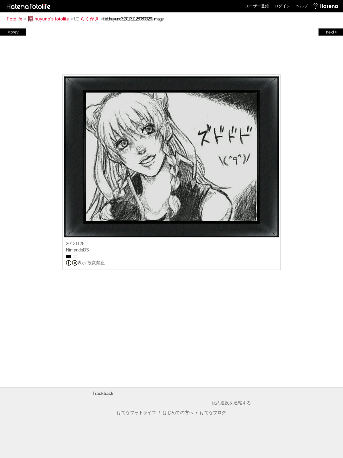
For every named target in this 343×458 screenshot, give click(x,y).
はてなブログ (213, 412)
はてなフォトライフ (136, 412)
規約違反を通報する (231, 402)
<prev (13, 32)
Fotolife (14, 18)
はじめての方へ (178, 412)
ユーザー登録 (257, 6)
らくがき (89, 18)
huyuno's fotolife (52, 18)
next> (331, 32)
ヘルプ (302, 6)
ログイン (282, 6)
